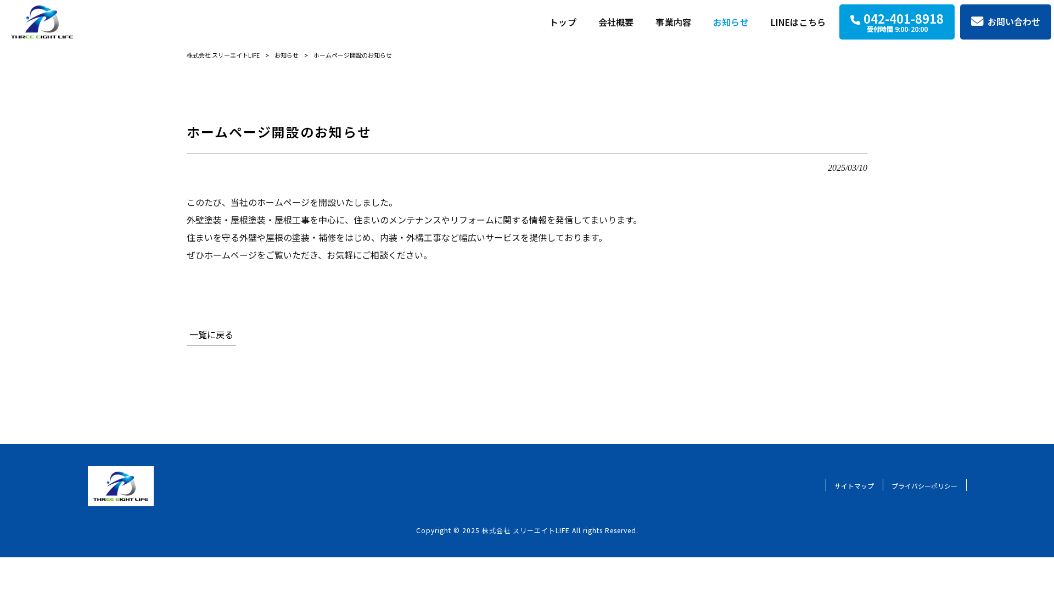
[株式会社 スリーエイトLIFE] (42, 21)
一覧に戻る (211, 334)
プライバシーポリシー (924, 485)
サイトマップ (854, 485)
